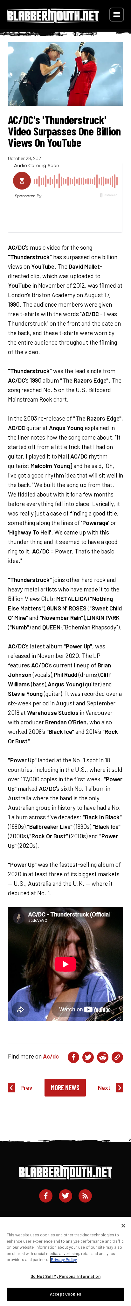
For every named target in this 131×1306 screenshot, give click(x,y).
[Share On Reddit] (102, 1057)
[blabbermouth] (53, 20)
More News (65, 1087)
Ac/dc (51, 1056)
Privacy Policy (64, 1259)
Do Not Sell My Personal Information (65, 1276)
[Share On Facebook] (73, 1057)
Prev (26, 1087)
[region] (65, 1261)
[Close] (123, 1226)
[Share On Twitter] (88, 1057)
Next (104, 1087)
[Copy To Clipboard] (117, 1057)
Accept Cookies (65, 1294)
